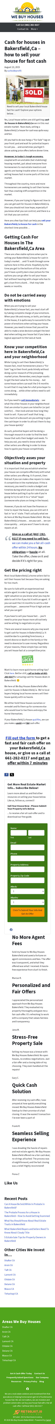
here (12, 673)
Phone (14, 853)
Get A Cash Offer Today (21, 1373)
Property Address (20, 864)
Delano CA (9, 1284)
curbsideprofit (14, 70)
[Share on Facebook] (6, 774)
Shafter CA (9, 1260)
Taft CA (7, 1270)
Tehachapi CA (11, 1293)
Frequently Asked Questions (19, 1377)
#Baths (15, 897)
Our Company (42, 1377)
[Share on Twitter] (12, 774)
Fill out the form (20, 738)
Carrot (48, 1420)
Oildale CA (9, 1279)
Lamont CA (10, 1274)
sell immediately (30, 400)
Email (14, 842)
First (12, 837)
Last (29, 837)
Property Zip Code (21, 875)
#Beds (14, 886)
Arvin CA (8, 1265)
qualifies (36, 719)
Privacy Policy (30, 1381)
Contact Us (22, 29)
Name (14, 828)
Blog (41, 1381)
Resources (16, 1381)
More (33, 29)
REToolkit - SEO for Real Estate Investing (27, 1417)
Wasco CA (9, 1289)
